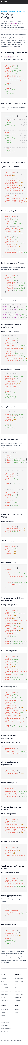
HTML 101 (3, 981)
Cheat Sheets (4, 994)
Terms (16, 1012)
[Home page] (6, 1)
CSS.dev (17, 984)
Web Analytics (18, 991)
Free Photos (18, 997)
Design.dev (18, 988)
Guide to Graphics (6, 991)
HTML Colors (4, 1009)
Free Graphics (19, 994)
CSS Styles (4, 984)
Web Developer (19, 978)
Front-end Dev (5, 1000)
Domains (3, 978)
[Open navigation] (1, 2)
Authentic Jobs (19, 981)
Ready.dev (18, 1000)
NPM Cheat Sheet (5, 1028)
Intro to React (4, 1025)
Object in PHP (4, 1031)
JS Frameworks (5, 1019)
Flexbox (3, 1012)
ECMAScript (4, 1015)
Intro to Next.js (5, 1022)
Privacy (17, 1009)
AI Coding (3, 997)
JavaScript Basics (5, 988)
